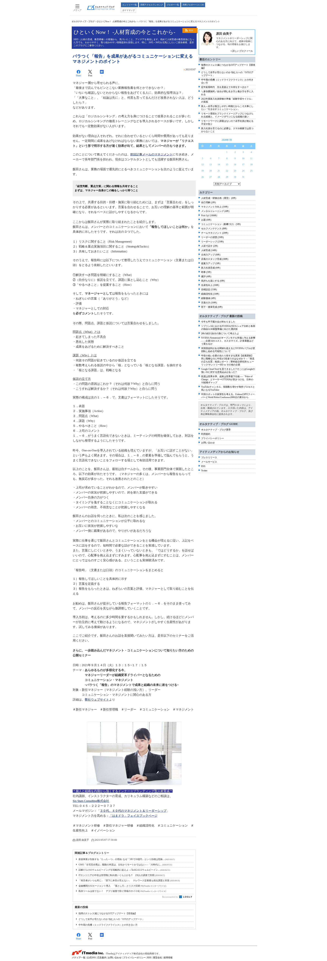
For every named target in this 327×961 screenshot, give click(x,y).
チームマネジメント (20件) (214, 233)
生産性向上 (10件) (210, 285)
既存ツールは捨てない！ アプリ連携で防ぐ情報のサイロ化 (122, 891)
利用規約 (205, 434)
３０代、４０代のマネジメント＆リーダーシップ (133, 810)
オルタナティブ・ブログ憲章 (216, 429)
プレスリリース (209, 457)
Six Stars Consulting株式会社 (91, 801)
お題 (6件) (206, 220)
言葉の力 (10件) (209, 302)
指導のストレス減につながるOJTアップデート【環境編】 (108, 913)
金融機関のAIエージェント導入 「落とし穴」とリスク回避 (122, 885)
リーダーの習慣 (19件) (212, 237)
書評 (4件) (206, 276)
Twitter (204, 470)
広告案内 (101, 957)
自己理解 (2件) (208, 202)
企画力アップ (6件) (210, 254)
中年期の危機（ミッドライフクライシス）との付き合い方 (108, 925)
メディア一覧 (78, 957)
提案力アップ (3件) (210, 263)
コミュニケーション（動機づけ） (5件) (221, 224)
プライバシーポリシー (212, 438)
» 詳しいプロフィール (242, 51)
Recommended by (170, 897)
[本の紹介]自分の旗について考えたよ (220, 333)
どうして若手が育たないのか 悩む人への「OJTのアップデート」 (111, 919)
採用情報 (168, 957)
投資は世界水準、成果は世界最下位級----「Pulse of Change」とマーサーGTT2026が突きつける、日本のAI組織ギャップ (227, 379)
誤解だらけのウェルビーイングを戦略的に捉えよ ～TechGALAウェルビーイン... (124, 870)
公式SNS (91, 957)
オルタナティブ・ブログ (83, 21)
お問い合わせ (208, 442)
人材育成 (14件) (209, 250)
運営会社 (157, 957)
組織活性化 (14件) (210, 294)
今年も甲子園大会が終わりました (218, 321)
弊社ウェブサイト (97, 699)
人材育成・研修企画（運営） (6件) (218, 198)
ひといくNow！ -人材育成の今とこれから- (116, 21)
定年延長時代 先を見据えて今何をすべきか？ (225, 87)
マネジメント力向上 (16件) (214, 206)
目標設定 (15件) (209, 289)
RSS (191, 30)
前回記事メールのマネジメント (151, 154)
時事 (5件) (206, 272)
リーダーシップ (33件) (212, 241)
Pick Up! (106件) (209, 215)
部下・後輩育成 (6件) (212, 307)
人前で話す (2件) (209, 246)
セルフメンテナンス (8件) (214, 228)
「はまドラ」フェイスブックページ (133, 815)
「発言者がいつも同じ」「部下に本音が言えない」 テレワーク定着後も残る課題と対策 (129, 880)
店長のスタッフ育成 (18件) (214, 259)
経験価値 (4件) (208, 298)
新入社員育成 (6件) (210, 267)
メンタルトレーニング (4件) (215, 211)
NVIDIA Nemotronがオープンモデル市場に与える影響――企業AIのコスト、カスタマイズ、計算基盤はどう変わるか (228, 340)
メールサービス (209, 462)
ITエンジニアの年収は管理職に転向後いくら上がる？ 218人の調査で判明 (122, 875)
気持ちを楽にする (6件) (213, 280)
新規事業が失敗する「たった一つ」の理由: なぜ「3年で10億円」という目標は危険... (127, 859)
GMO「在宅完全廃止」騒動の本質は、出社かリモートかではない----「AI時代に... (125, 864)
